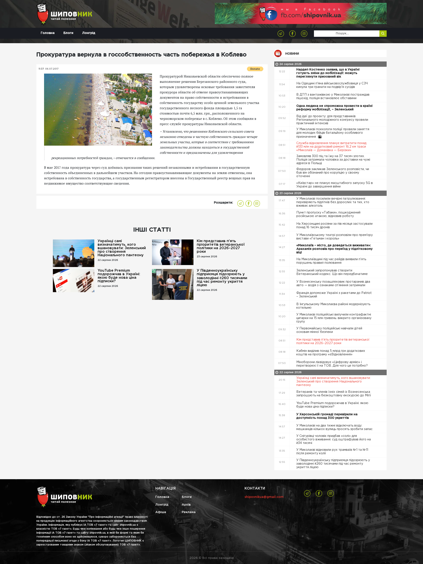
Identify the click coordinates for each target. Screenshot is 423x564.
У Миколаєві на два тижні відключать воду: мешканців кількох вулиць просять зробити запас (334, 427)
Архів (186, 504)
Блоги (68, 33)
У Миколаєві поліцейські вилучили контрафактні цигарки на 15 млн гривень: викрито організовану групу (333, 318)
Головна (48, 33)
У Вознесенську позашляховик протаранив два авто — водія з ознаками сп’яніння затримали (333, 283)
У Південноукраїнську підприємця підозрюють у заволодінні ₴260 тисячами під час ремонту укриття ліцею (222, 278)
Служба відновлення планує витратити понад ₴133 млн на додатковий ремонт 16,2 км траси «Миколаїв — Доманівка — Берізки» (331, 147)
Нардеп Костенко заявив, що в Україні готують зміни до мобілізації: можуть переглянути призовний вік (328, 73)
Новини (292, 53)
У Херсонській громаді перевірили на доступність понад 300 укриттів (327, 416)
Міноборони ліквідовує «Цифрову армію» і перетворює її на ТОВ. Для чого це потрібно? (332, 364)
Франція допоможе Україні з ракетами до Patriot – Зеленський (334, 295)
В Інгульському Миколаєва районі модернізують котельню (333, 306)
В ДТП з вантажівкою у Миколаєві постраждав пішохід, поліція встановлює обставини (332, 96)
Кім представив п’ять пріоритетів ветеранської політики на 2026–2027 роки (221, 246)
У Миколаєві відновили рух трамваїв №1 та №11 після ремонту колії (332, 452)
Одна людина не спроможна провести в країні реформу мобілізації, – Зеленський (334, 108)
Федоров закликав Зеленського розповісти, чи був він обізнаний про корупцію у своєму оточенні (332, 173)
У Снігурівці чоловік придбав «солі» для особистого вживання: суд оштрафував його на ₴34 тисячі (333, 439)
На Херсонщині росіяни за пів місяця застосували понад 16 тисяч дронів (334, 226)
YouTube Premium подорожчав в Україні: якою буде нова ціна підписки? (119, 276)
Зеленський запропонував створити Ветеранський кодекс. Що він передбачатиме (332, 272)
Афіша (160, 512)
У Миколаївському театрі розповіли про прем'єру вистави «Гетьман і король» (334, 237)
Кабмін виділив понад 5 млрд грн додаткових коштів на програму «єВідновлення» (330, 353)
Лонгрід (88, 33)
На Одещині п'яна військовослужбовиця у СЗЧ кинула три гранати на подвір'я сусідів (332, 85)
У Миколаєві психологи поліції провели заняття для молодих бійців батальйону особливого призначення (332, 133)
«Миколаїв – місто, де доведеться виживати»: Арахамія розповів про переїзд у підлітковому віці (334, 249)
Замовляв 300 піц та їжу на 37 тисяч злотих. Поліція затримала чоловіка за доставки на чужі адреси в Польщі (333, 160)
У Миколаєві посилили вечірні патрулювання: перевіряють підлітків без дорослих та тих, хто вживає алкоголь (332, 202)
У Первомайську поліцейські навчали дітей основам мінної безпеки (329, 330)
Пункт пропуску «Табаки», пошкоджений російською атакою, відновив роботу (328, 214)
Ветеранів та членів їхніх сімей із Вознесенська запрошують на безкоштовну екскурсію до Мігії (334, 394)
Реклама (189, 512)
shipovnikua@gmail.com (264, 497)
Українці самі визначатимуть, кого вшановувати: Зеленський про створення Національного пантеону (122, 248)
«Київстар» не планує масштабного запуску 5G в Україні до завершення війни (334, 185)
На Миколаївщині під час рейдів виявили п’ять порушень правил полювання (331, 261)
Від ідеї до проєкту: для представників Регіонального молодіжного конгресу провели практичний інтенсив (332, 120)
